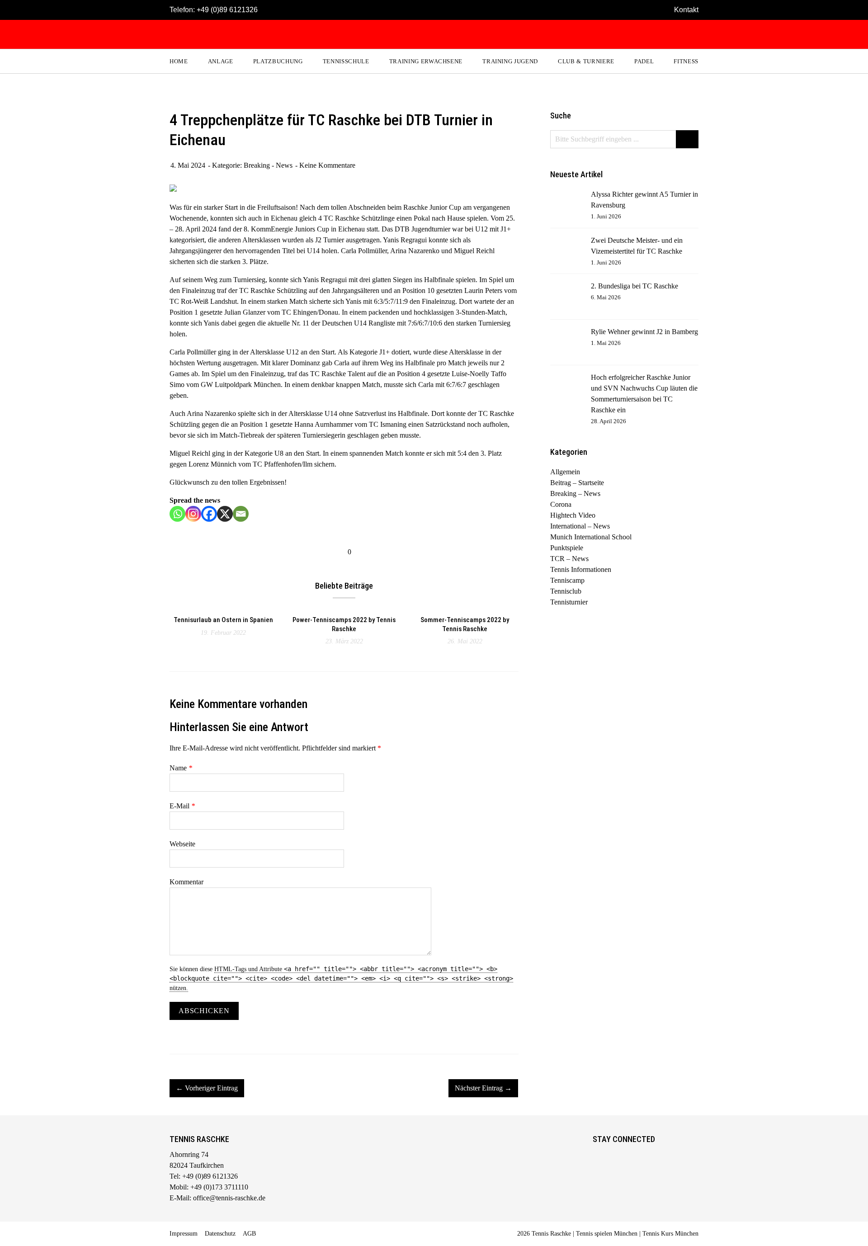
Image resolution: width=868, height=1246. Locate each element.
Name (181, 768)
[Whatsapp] (177, 514)
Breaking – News (575, 493)
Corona (560, 504)
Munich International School (591, 537)
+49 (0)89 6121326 (227, 10)
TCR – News (569, 558)
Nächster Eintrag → (483, 1088)
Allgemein (565, 472)
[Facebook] (209, 514)
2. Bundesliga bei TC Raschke (634, 286)
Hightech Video (572, 515)
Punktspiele (566, 548)
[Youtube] (637, 1156)
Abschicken (204, 1011)
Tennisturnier (569, 602)
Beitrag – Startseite (577, 482)
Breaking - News (268, 165)
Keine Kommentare (327, 165)
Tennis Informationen (580, 569)
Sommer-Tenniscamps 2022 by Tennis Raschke (464, 624)
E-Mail (182, 806)
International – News (580, 526)
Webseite (182, 844)
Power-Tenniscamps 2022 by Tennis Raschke (344, 624)
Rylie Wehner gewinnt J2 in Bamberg (644, 331)
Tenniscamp (567, 580)
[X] (225, 514)
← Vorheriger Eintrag (207, 1088)
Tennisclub (565, 591)
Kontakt (686, 10)
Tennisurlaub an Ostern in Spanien (223, 620)
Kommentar (186, 882)
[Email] (241, 514)
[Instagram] (193, 514)
